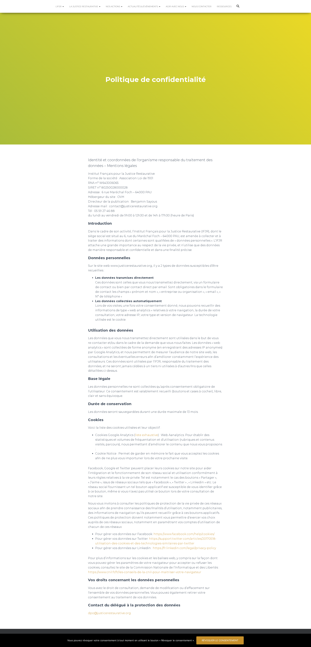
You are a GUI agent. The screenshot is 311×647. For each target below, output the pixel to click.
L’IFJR (59, 6)
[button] (63, 6)
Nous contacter (201, 6)
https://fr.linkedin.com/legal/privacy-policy (184, 548)
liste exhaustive (146, 435)
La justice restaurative (84, 6)
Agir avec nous (175, 6)
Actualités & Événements (143, 6)
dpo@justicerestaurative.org (109, 613)
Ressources (224, 6)
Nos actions (113, 6)
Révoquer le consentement (220, 640)
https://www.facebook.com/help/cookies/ (184, 534)
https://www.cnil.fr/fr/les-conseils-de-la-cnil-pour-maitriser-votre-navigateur (144, 572)
